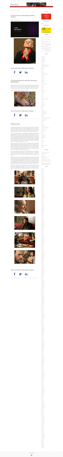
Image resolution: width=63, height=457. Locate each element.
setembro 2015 (42, 332)
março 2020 (42, 265)
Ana (11, 277)
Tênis (41, 142)
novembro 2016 (42, 315)
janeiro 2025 (42, 192)
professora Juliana (34, 118)
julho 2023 (42, 215)
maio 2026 (42, 172)
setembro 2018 (42, 287)
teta (15, 119)
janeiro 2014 (42, 357)
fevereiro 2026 (42, 176)
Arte (41, 62)
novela (30, 118)
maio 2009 (42, 427)
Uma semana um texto (43, 145)
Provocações (42, 126)
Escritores (42, 87)
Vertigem (42, 146)
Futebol (42, 96)
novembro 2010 (42, 405)
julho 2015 (42, 335)
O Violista (42, 115)
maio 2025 (42, 187)
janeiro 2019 (42, 282)
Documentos (42, 81)
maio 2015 (42, 337)
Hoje (41, 97)
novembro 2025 (43, 180)
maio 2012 (42, 382)
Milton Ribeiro (15, 5)
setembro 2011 (42, 392)
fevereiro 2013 (42, 371)
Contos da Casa (42, 75)
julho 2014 (42, 350)
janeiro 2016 (42, 327)
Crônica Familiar (43, 77)
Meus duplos (42, 106)
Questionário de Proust (43, 130)
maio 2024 (42, 202)
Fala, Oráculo (42, 91)
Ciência (42, 70)
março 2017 (42, 310)
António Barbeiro (43, 61)
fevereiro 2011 (42, 401)
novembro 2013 (42, 360)
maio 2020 (42, 262)
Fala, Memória (42, 90)
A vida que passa (43, 56)
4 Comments (21, 83)
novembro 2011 (42, 390)
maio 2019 (42, 277)
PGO (41, 162)
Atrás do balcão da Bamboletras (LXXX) (45, 152)
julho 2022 (42, 230)
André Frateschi (14, 277)
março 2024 (42, 205)
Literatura (42, 101)
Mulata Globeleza (26, 118)
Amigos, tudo (42, 60)
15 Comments (22, 125)
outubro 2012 (42, 376)
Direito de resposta (43, 80)
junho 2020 (42, 261)
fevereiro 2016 (42, 326)
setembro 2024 (42, 197)
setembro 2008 (42, 437)
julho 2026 (42, 170)
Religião (42, 131)
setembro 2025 (42, 182)
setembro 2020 (42, 257)
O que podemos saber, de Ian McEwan (45, 157)
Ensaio (42, 85)
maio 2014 (42, 352)
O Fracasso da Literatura (43, 111)
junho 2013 (42, 366)
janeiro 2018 (42, 297)
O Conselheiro (42, 110)
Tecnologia (42, 141)
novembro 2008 (43, 435)
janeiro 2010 (42, 417)
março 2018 (42, 295)
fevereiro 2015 (42, 341)
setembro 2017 (42, 302)
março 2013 (42, 370)
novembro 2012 (42, 375)
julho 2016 (42, 320)
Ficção (42, 92)
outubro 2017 (42, 301)
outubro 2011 (42, 391)
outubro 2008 (42, 436)
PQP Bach (42, 23)
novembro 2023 (43, 210)
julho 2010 (42, 410)
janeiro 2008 (42, 447)
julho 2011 (42, 395)
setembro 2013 (42, 362)
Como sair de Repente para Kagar (47, 49)
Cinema (42, 71)
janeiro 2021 (42, 252)
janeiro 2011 (42, 402)
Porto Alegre (42, 125)
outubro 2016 (42, 316)
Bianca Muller (19, 277)
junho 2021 (42, 246)
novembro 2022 (43, 225)
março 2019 (42, 280)
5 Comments (21, 18)
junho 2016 (42, 321)
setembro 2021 (42, 242)
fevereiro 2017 (42, 311)
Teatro (42, 140)
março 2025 (42, 190)
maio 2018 (42, 292)
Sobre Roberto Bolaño (43, 137)
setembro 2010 (42, 407)
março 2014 (42, 355)
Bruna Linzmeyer (15, 118)
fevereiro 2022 (42, 236)
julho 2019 (42, 275)
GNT (27, 277)
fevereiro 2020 (42, 266)
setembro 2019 (42, 272)
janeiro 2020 (42, 267)
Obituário (42, 116)
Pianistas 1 (42, 154)
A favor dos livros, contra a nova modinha (45, 159)
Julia (31, 277)
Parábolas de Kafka (43, 120)
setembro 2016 (42, 317)
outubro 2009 (42, 421)
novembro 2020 (43, 255)
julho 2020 (42, 260)
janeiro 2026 (42, 177)
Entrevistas (42, 86)
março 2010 (42, 415)
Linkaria (42, 100)
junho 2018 (42, 291)
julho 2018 (42, 290)
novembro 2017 (42, 300)
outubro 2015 (42, 331)
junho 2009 (42, 426)
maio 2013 (42, 367)
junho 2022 (42, 231)
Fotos (41, 95)
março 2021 (42, 250)
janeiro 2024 (42, 207)
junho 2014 (42, 351)
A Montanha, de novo (43, 158)
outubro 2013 (42, 361)
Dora (26, 277)
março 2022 (42, 235)
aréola (12, 118)
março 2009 (42, 430)
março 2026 (42, 175)
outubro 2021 (42, 241)
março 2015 (42, 340)
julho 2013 (42, 365)
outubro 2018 (42, 286)
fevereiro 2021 (42, 251)
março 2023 (42, 220)
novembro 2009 (43, 420)
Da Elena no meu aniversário (44, 153)
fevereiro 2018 (42, 296)
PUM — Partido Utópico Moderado (44, 127)
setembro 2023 (42, 212)
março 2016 (42, 325)
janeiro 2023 (42, 222)
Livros (42, 102)
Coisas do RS (42, 72)
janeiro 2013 (42, 372)
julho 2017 (42, 305)
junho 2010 (42, 411)
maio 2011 (42, 397)
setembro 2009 (42, 422)
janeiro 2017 (42, 312)
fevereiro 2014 (42, 356)
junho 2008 (42, 441)
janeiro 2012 (42, 387)
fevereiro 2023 (42, 221)
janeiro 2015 (42, 342)
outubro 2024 (42, 196)
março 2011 (42, 400)
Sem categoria (42, 136)
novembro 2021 (42, 240)
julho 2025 (42, 185)
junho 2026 (42, 171)
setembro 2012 (42, 377)
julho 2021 (42, 245)
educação (42, 82)
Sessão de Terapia (15, 124)
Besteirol (42, 67)
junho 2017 (42, 306)
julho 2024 (42, 200)
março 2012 (42, 385)
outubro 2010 (42, 406)
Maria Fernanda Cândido (35, 277)
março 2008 (42, 445)
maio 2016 (42, 322)
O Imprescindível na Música (44, 112)
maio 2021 (42, 247)
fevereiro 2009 (42, 431)
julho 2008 (42, 440)
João (29, 277)
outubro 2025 (42, 181)
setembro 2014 (42, 347)
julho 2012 (42, 380)
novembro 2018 (42, 285)
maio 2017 (42, 307)
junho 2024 (42, 201)
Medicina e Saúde (43, 105)
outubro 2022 (42, 226)
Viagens (42, 147)
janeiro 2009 (42, 432)
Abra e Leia (42, 57)
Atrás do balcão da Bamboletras (44, 66)
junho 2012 (42, 381)
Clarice (24, 277)
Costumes (12, 122)
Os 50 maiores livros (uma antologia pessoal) (45, 117)
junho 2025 (42, 186)
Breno (22, 277)
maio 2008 (42, 442)
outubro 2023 (42, 211)
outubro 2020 (42, 256)
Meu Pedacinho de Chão (21, 118)
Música (42, 107)
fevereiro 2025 (42, 191)
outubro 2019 (42, 271)
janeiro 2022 (42, 237)
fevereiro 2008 (42, 446)
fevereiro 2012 (42, 386)
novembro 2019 (42, 270)
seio (13, 119)
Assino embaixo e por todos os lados (45, 65)
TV (14, 122)
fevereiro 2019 (42, 281)
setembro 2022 (42, 227)
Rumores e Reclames (43, 135)
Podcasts (42, 121)
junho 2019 (42, 276)
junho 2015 (42, 336)
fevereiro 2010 (42, 416)
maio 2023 (42, 217)
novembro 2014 (42, 345)
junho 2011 (42, 396)
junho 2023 (42, 216)
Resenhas (42, 132)
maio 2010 (42, 412)
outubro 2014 (42, 346)
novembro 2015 (42, 330)
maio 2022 (42, 232)
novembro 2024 (43, 195)
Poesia (42, 122)
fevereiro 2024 (42, 206)
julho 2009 (42, 425)
